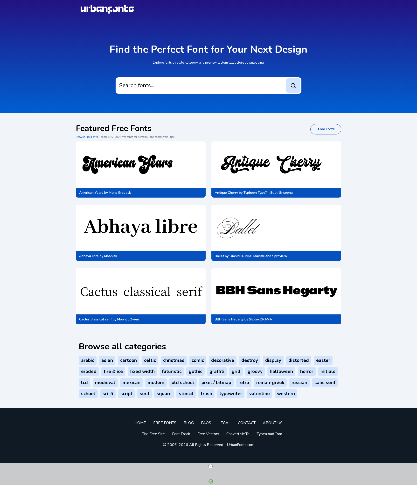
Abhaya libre (89, 256)
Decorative (222, 360)
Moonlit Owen (128, 319)
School (88, 394)
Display (273, 360)
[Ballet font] (237, 228)
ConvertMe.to (238, 434)
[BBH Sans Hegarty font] (276, 291)
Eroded (89, 371)
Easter (323, 360)
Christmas (173, 360)
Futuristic (171, 371)
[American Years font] (128, 164)
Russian (299, 382)
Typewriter (230, 394)
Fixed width (142, 371)
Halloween (281, 371)
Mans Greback (120, 192)
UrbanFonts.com (240, 444)
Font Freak (181, 434)
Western (286, 394)
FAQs (206, 422)
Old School (183, 382)
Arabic (87, 360)
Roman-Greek (270, 382)
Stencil (186, 394)
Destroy (249, 360)
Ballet (219, 256)
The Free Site (153, 434)
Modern (156, 382)
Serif (144, 394)
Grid (236, 371)
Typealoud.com (269, 434)
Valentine (259, 394)
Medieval (105, 382)
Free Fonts (164, 422)
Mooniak (110, 256)
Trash (206, 394)
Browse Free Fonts (87, 137)
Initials (327, 371)
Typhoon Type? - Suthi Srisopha (268, 192)
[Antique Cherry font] (269, 164)
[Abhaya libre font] (141, 228)
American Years (91, 192)
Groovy (255, 371)
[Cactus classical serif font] (141, 291)
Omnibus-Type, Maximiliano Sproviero (258, 256)
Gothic (195, 371)
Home (140, 422)
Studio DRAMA (260, 319)
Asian (107, 360)
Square (164, 394)
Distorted (298, 360)
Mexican (131, 382)
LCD (84, 382)
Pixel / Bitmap (216, 382)
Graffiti (216, 371)
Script (126, 394)
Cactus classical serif (95, 319)
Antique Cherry (226, 192)
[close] (210, 466)
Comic (198, 360)
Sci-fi (108, 394)
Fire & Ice (113, 371)
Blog (189, 422)
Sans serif (324, 382)
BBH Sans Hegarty (229, 319)
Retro (243, 382)
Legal (224, 422)
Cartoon (128, 360)
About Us (273, 422)
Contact (247, 422)
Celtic (150, 360)
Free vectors (208, 434)
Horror (306, 371)
